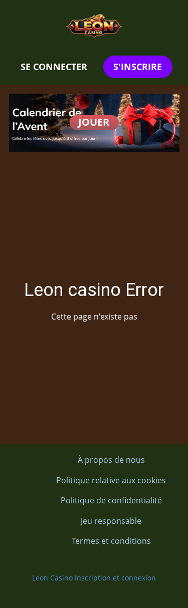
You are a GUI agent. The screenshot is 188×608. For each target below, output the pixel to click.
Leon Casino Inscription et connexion (94, 577)
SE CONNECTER (54, 67)
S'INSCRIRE (137, 67)
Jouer (93, 122)
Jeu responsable (111, 520)
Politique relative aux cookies (111, 480)
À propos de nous (111, 459)
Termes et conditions (111, 540)
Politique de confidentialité (111, 500)
